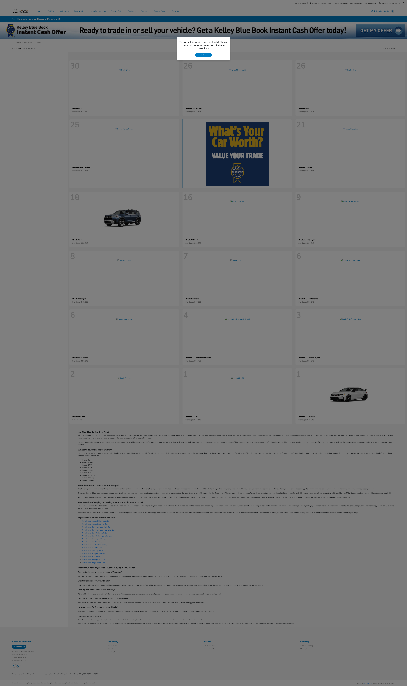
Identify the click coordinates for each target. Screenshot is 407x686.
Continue (203, 55)
